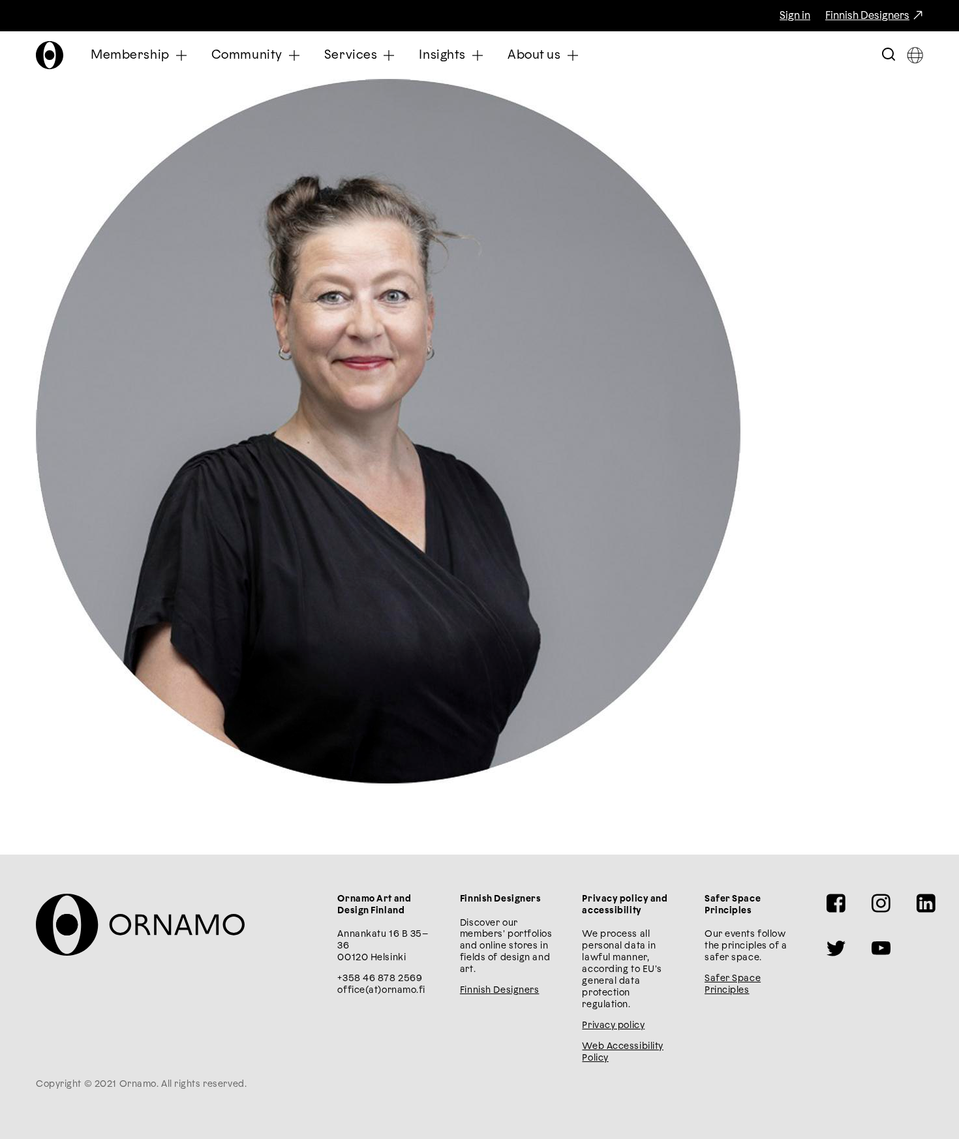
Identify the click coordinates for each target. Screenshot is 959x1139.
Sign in (795, 15)
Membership (130, 55)
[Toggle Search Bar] (888, 55)
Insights (442, 55)
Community (246, 55)
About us (534, 55)
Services (351, 55)
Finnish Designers (867, 15)
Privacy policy (613, 1025)
